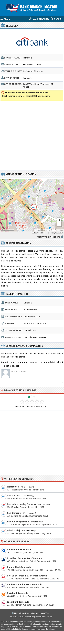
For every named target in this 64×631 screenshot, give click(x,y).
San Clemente (14, 513)
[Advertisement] (32, 137)
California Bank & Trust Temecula (24, 584)
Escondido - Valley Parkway (21, 504)
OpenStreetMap (57, 230)
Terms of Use (29, 617)
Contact (49, 617)
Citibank (28, 302)
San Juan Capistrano (18, 521)
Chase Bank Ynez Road (19, 549)
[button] (32, 205)
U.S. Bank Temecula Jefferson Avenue (27, 575)
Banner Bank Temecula (19, 567)
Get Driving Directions (48, 237)
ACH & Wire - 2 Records (35, 323)
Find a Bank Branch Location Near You (31, 613)
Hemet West (13, 487)
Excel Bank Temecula (18, 602)
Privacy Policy (40, 617)
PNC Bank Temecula (17, 593)
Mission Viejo (14, 530)
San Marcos (13, 495)
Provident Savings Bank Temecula (25, 558)
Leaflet (37, 230)
